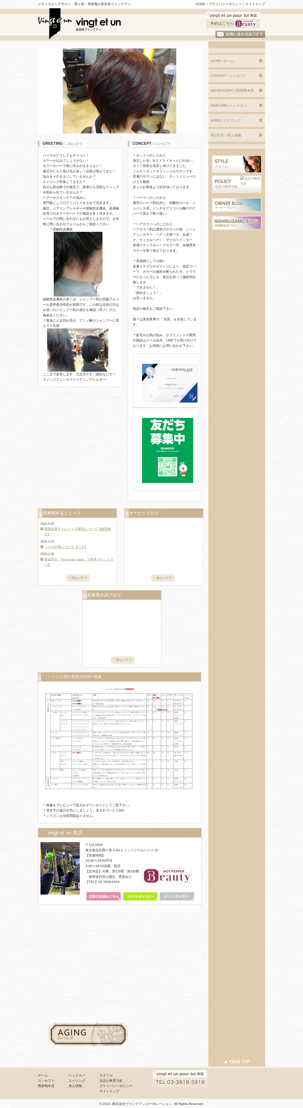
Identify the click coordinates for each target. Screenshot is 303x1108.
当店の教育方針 (111, 1081)
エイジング (77, 1081)
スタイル (106, 1075)
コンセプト (46, 1081)
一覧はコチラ (78, 578)
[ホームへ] (80, 24)
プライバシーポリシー (225, 4)
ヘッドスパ (77, 1075)
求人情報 (75, 1086)
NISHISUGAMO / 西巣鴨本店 (232, 91)
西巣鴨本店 (46, 1086)
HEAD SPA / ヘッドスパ (229, 105)
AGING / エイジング (226, 120)
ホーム (43, 1075)
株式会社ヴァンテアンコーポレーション (142, 1104)
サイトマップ (255, 4)
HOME (200, 4)
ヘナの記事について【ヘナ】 (66, 547)
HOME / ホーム (222, 61)
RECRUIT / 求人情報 (226, 135)
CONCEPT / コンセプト (229, 76)
